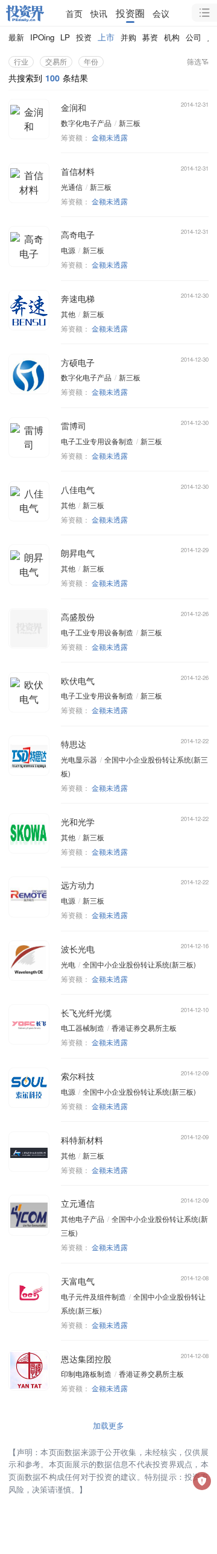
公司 (193, 37)
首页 (74, 13)
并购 (128, 37)
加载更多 (108, 1425)
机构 (172, 37)
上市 (106, 36)
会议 (161, 13)
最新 (16, 37)
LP (65, 37)
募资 (150, 37)
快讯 (98, 13)
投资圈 (130, 13)
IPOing (42, 37)
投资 (84, 37)
